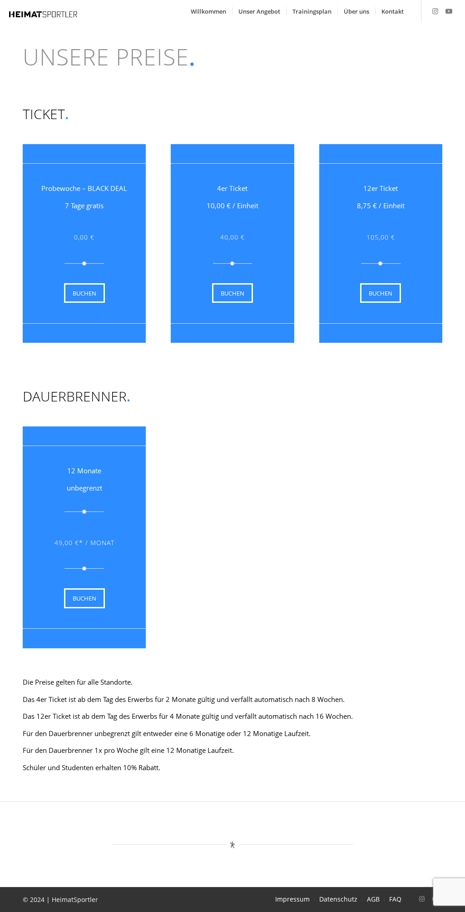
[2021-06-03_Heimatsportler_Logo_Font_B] (43, 13)
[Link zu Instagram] (435, 11)
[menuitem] (208, 11)
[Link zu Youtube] (449, 11)
